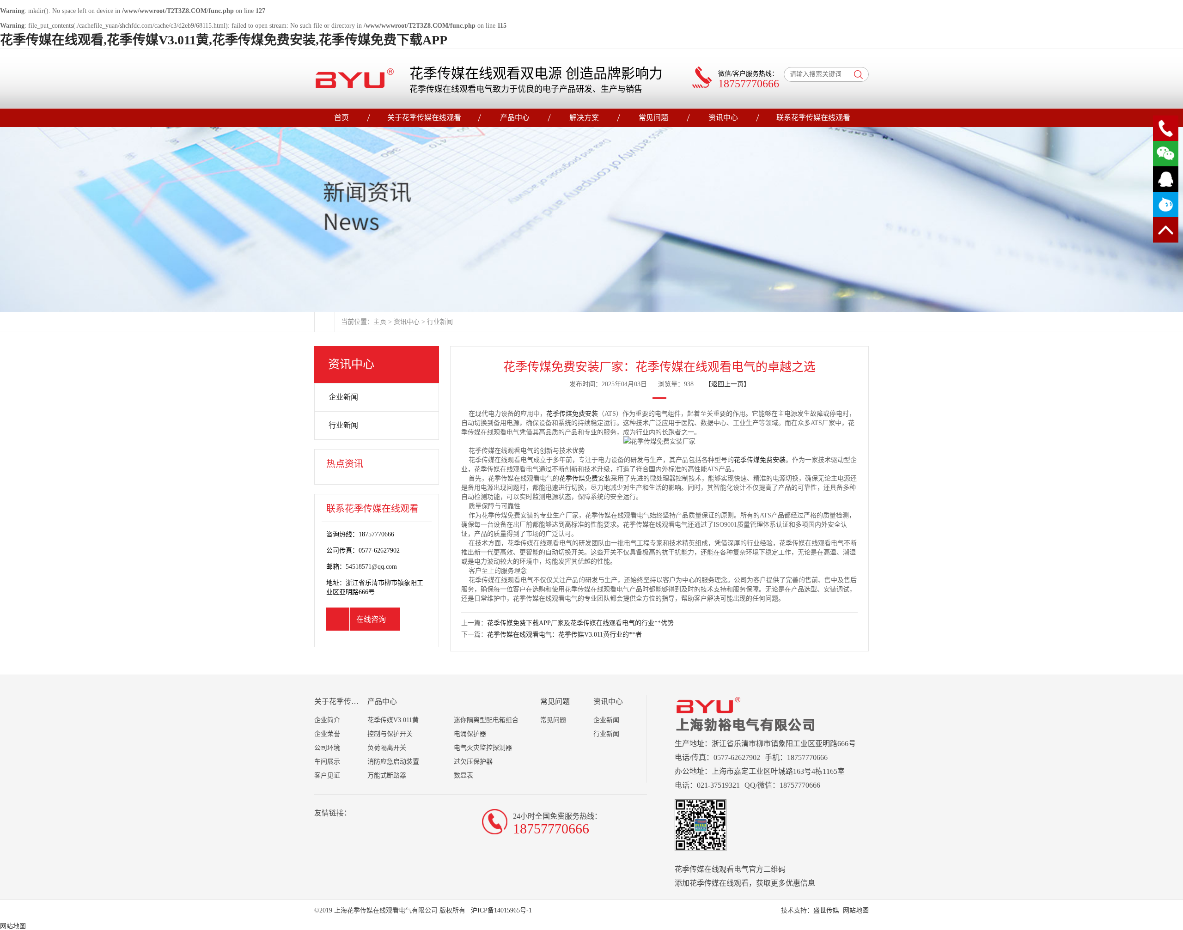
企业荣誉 (327, 733)
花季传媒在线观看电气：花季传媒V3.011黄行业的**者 (564, 634)
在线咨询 (371, 619)
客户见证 (327, 775)
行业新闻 (440, 321)
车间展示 (327, 761)
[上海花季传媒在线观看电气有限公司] (354, 78)
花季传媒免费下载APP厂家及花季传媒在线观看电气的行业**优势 (580, 623)
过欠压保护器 (473, 761)
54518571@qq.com (371, 566)
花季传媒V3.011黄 (393, 720)
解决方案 (584, 118)
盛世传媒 (826, 910)
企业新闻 (343, 397)
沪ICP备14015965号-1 (500, 910)
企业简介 (327, 720)
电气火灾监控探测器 (483, 747)
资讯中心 (723, 118)
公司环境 (327, 747)
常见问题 (653, 118)
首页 (341, 118)
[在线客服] (1165, 179)
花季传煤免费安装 (572, 413)
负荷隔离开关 (386, 747)
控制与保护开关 (390, 733)
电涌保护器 (470, 733)
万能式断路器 (386, 775)
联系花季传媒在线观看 (813, 118)
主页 (379, 321)
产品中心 (515, 118)
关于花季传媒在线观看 (424, 118)
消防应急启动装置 (393, 761)
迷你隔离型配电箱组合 (486, 720)
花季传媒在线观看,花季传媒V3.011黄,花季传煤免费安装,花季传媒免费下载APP (223, 40)
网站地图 (856, 910)
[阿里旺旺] (1165, 204)
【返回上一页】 (727, 384)
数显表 (463, 775)
